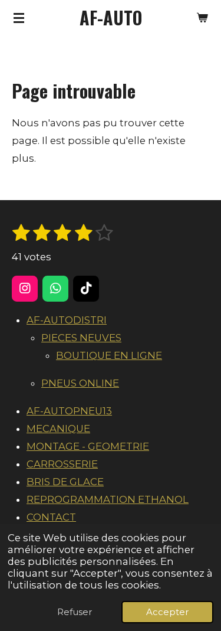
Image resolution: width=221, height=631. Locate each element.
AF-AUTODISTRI (67, 320)
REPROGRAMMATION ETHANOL (108, 499)
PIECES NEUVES (81, 338)
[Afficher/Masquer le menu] (19, 18)
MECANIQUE (58, 428)
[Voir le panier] (202, 18)
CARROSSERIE (62, 464)
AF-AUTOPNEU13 (69, 411)
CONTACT (51, 517)
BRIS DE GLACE (65, 482)
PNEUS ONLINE (80, 383)
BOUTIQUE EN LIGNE (109, 355)
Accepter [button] (167, 611)
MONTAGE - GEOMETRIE (88, 446)
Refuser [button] (74, 611)
